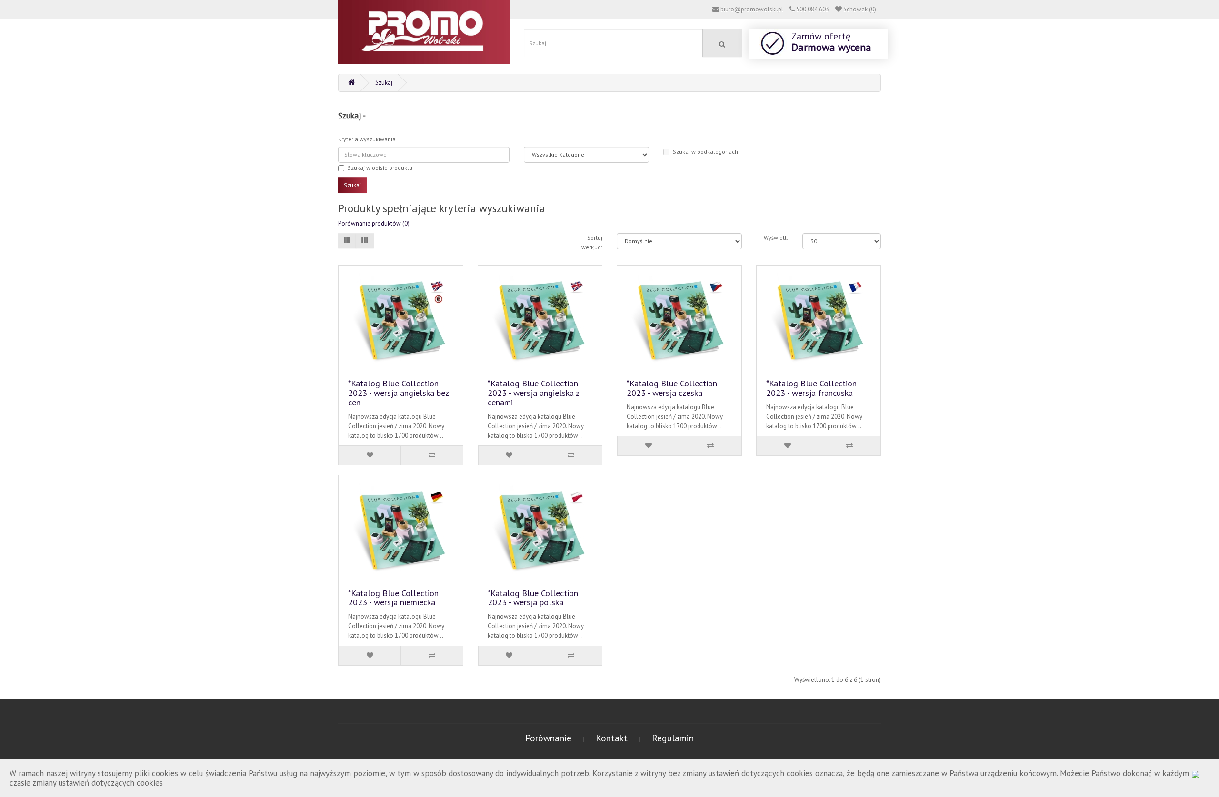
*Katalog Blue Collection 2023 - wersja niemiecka (393, 598)
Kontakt (613, 738)
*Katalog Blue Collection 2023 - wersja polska (533, 598)
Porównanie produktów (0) (374, 223)
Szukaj (383, 83)
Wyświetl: (776, 237)
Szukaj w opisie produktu (380, 167)
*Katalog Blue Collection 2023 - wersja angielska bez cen (398, 393)
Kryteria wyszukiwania (367, 139)
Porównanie (549, 738)
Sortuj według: (591, 242)
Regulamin (673, 738)
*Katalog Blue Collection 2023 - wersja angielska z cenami (533, 393)
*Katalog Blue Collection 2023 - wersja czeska (672, 388)
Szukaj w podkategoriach (705, 151)
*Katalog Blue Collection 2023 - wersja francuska (811, 388)
